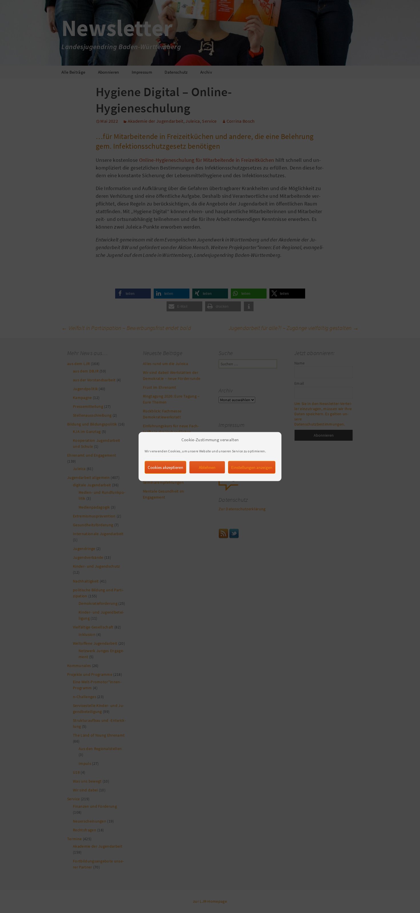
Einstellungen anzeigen (251, 467)
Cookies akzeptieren (165, 467)
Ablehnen (207, 467)
